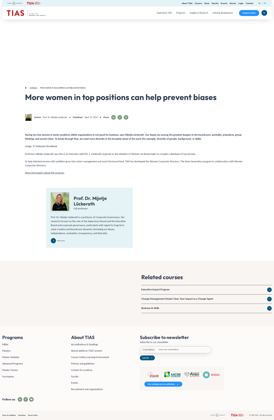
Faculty (215, 3)
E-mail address (148, 349)
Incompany (8, 376)
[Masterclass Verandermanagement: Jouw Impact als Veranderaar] (206, 299)
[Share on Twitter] (119, 117)
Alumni (232, 3)
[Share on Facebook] (126, 117)
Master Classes (10, 370)
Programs (180, 12)
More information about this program (44, 172)
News (206, 3)
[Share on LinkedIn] (113, 117)
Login (240, 3)
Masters (6, 350)
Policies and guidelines (82, 363)
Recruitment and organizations (87, 389)
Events (224, 3)
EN (265, 3)
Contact (249, 3)
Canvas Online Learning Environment (90, 357)
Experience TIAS (164, 12)
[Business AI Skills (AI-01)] (206, 308)
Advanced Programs (12, 363)
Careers (198, 3)
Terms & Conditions (9, 415)
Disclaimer (22, 415)
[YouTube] (31, 399)
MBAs (5, 344)
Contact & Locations (81, 370)
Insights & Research (199, 12)
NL (259, 3)
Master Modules (10, 357)
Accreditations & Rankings (84, 344)
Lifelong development (223, 12)
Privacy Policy (33, 415)
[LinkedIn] (20, 399)
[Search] (264, 13)
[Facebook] (25, 399)
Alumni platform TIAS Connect (86, 350)
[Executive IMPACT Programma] (206, 289)
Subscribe (145, 358)
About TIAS (187, 3)
